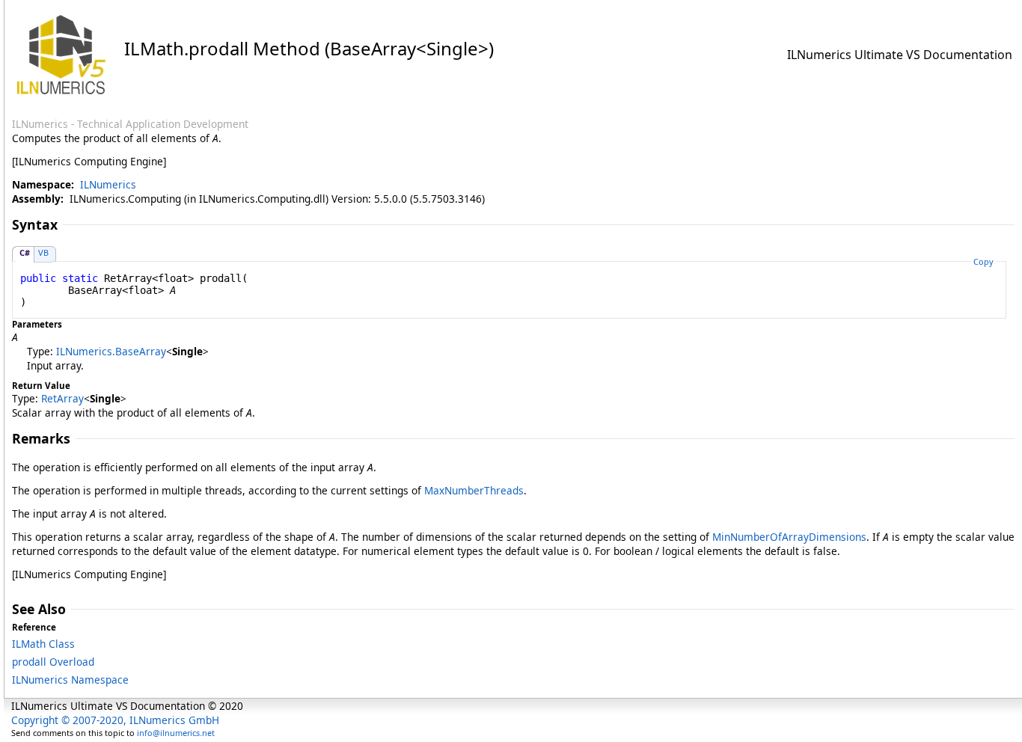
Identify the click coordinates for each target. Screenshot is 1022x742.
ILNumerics (108, 184)
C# (24, 252)
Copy (983, 261)
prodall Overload (53, 661)
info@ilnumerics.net (176, 732)
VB (43, 252)
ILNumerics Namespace (70, 679)
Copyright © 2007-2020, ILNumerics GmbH (115, 720)
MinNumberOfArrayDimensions (789, 537)
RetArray (62, 398)
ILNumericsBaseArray (111, 351)
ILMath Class (43, 644)
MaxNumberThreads (474, 490)
